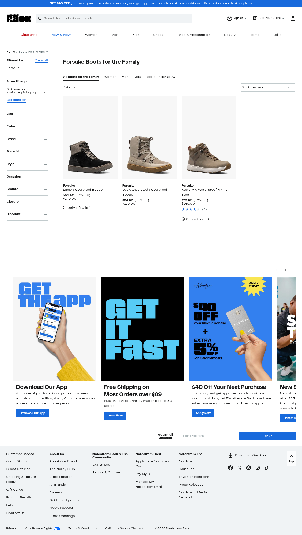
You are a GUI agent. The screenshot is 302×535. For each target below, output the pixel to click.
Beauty (230, 34)
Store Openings (62, 516)
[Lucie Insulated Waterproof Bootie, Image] (149, 137)
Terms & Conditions (82, 528)
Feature (12, 189)
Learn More (115, 415)
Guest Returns (18, 469)
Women (91, 34)
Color (11, 126)
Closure (13, 201)
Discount (13, 214)
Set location (16, 100)
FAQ (9, 505)
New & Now (61, 34)
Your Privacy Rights (39, 528)
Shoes (158, 34)
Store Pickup (17, 81)
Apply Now (244, 3)
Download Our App (32, 413)
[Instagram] (257, 468)
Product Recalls (19, 497)
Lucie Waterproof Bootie (83, 189)
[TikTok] (266, 468)
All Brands (57, 484)
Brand (11, 139)
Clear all (41, 60)
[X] (239, 468)
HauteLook (188, 469)
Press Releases (191, 484)
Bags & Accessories (194, 34)
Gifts (277, 34)
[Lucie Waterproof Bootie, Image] (90, 137)
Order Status (17, 461)
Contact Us (15, 513)
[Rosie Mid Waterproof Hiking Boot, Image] (209, 137)
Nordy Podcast (61, 508)
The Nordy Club (62, 469)
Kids (135, 34)
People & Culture (106, 472)
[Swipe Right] (285, 270)
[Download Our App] (54, 329)
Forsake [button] (13, 68)
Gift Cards (14, 489)
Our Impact (102, 464)
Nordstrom (187, 461)
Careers (55, 492)
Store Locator (60, 477)
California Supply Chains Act (126, 528)
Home (254, 34)
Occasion (14, 176)
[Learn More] (142, 329)
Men (114, 34)
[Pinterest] (248, 468)
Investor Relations (194, 477)
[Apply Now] (230, 329)
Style (10, 164)
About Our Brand (63, 461)
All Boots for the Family (81, 77)
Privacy (11, 528)
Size (10, 114)
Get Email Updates (64, 500)
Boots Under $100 (160, 77)
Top (291, 461)
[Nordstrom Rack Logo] (19, 18)
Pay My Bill (144, 474)
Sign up (267, 436)
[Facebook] (230, 468)
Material (13, 151)
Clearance (29, 34)
